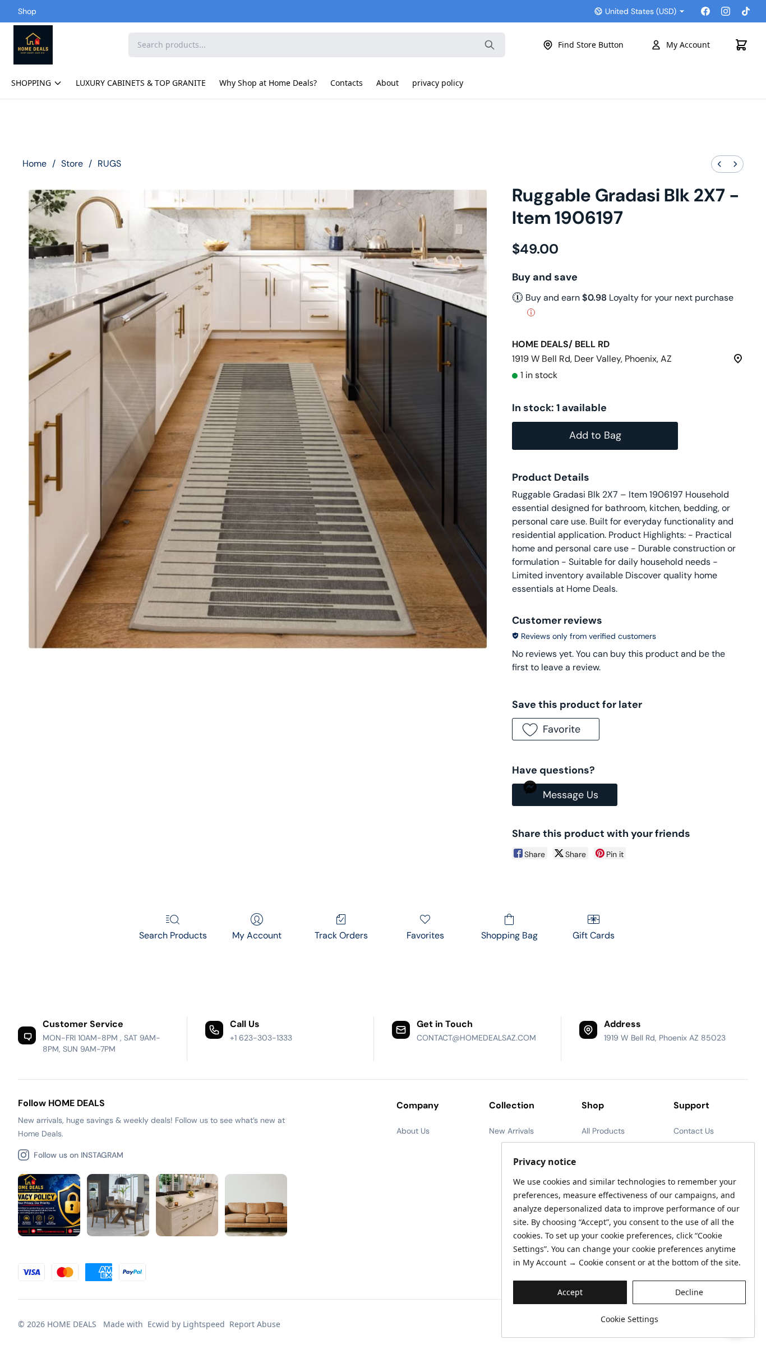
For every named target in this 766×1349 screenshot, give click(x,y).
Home (34, 163)
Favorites (425, 935)
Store (72, 163)
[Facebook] (705, 11)
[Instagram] (725, 11)
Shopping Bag (509, 935)
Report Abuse (254, 1324)
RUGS (109, 163)
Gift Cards (594, 935)
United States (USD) (640, 11)
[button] (555, 729)
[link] (629, 1315)
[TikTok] (746, 11)
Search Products (173, 935)
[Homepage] (55, 45)
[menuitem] (719, 164)
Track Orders (341, 935)
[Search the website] (490, 45)
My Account (688, 44)
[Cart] (741, 45)
